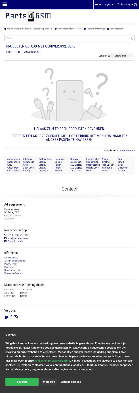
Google (58, 162)
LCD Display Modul (76, 165)
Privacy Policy (10, 264)
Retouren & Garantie (13, 273)
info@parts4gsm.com (18, 238)
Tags (17, 52)
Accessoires (13, 159)
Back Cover (28, 168)
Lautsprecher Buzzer (93, 159)
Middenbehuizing (93, 165)
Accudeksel (13, 168)
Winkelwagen (127, 4)
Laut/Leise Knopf (75, 170)
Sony (120, 165)
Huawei (74, 159)
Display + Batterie (43, 165)
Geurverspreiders (31, 52)
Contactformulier (16, 241)
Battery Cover (45, 159)
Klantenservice (11, 257)
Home (8, 52)
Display (42, 162)
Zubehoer (123, 168)
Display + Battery (43, 170)
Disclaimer (9, 267)
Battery (26, 170)
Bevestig (22, 381)
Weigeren (49, 381)
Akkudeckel (29, 162)
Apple (25, 165)
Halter (58, 165)
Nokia (105, 159)
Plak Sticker (108, 165)
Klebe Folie (75, 162)
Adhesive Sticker (27, 159)
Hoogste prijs (119, 56)
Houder (58, 170)
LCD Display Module (76, 168)
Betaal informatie (12, 270)
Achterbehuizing (14, 170)
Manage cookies (70, 381)
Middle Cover (92, 168)
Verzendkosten (127, 150)
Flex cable (60, 159)
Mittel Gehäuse (90, 170)
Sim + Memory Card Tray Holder (108, 170)
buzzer (121, 170)
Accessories (13, 162)
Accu (9, 165)
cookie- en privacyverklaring (52, 360)
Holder (58, 168)
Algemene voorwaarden (15, 261)
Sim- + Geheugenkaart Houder (125, 162)
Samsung (107, 168)
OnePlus (106, 162)
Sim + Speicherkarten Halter (125, 159)
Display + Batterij (43, 168)
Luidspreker (92, 162)
